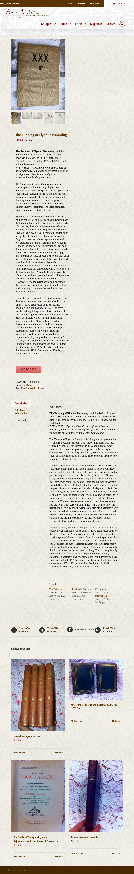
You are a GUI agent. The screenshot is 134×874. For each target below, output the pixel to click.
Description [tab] (21, 403)
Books (29, 385)
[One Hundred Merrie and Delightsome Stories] (96, 679)
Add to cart (28, 369)
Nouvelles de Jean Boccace (27, 736)
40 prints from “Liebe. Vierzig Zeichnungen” (102, 592)
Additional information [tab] (21, 412)
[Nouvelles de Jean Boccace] (38, 695)
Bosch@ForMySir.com (9, 3)
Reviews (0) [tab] (21, 420)
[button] (122, 23)
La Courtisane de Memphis (84, 837)
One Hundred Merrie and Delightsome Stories (94, 705)
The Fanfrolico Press (32, 388)
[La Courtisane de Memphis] (96, 796)
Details (60, 752)
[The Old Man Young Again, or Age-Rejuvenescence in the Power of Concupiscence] (38, 796)
